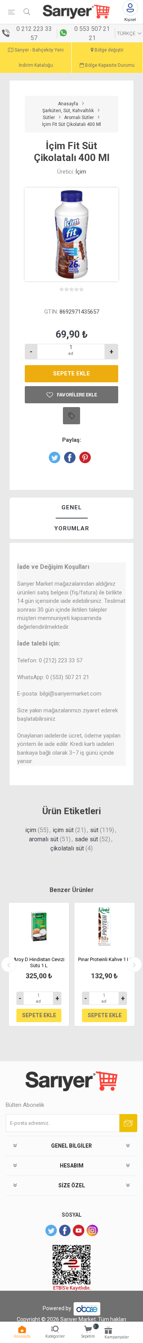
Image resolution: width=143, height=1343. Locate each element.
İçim (81, 171)
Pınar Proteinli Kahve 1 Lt (104, 959)
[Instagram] (92, 1230)
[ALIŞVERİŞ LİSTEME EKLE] (71, 415)
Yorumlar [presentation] (71, 528)
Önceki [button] (8, 964)
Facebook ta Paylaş (70, 457)
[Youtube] (78, 1230)
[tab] (71, 508)
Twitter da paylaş (54, 457)
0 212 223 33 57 (34, 33)
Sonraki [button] (134, 964)
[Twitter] (51, 1230)
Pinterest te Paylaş (85, 457)
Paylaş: (71, 439)
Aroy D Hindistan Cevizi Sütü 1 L (38, 962)
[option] (39, 964)
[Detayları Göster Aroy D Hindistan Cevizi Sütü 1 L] (39, 927)
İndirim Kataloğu (36, 65)
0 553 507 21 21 (92, 33)
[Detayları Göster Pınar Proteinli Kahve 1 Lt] (104, 927)
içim (30, 830)
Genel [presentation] (71, 507)
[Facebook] (65, 1230)
